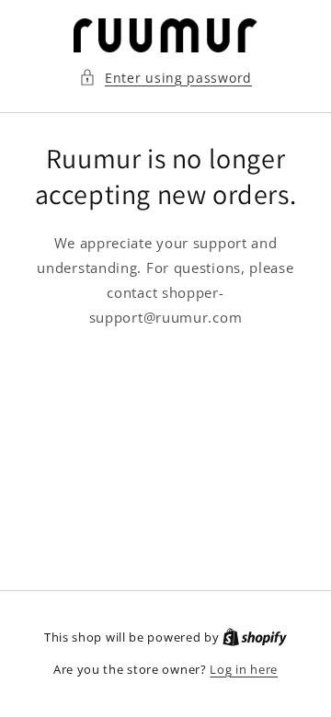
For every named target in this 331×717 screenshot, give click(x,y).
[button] (165, 77)
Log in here (244, 669)
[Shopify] (255, 637)
